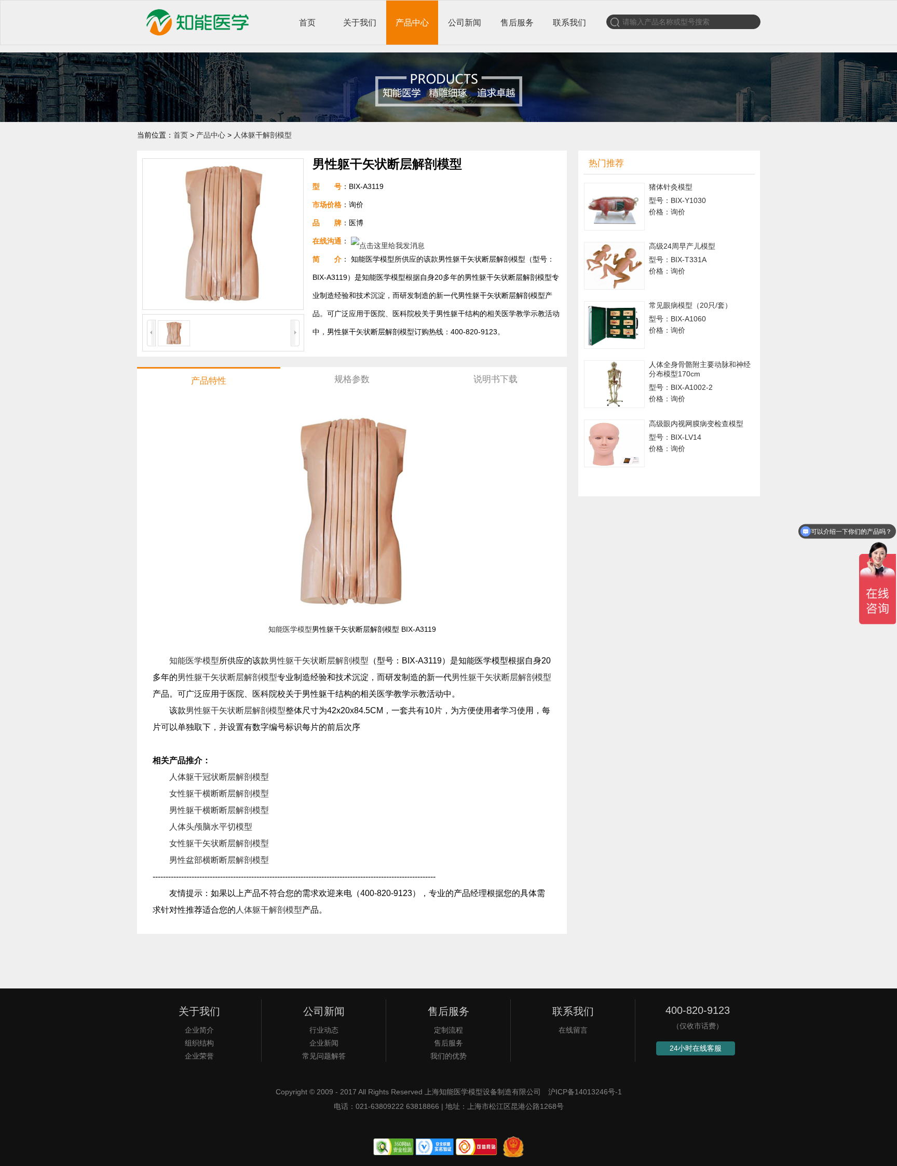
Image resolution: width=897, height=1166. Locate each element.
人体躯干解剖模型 (263, 135)
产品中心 (412, 22)
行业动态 (323, 1030)
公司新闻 (464, 22)
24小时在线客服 (696, 1048)
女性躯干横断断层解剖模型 (219, 793)
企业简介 (199, 1030)
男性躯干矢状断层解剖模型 (319, 660)
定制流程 (448, 1030)
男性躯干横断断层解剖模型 (219, 810)
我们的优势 (448, 1056)
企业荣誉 (199, 1056)
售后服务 (517, 22)
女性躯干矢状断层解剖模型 (219, 843)
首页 (307, 22)
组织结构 (199, 1043)
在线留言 (573, 1030)
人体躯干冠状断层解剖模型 (219, 776)
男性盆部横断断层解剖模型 (219, 860)
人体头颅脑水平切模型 (210, 826)
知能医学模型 (290, 629)
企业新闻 (323, 1043)
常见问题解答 (324, 1056)
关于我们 (359, 22)
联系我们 (569, 22)
